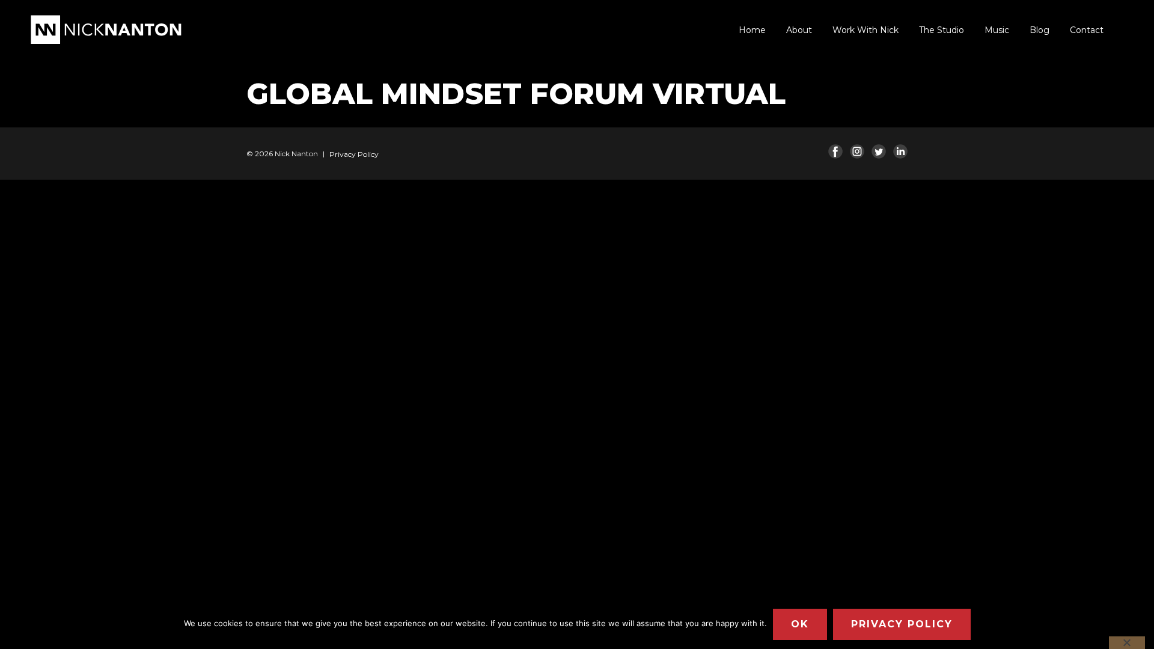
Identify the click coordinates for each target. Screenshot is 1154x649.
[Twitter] (879, 151)
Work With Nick (865, 30)
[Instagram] (857, 151)
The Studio (941, 30)
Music (997, 30)
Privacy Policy (354, 154)
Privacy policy (902, 624)
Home (752, 30)
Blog (1039, 30)
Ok (800, 624)
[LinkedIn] (900, 151)
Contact (1087, 30)
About (799, 30)
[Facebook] (835, 151)
